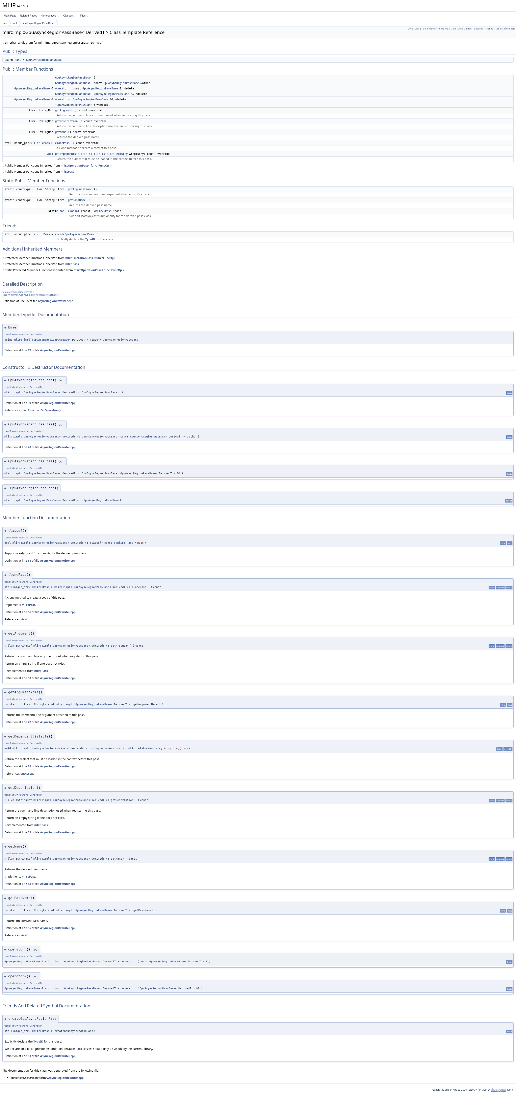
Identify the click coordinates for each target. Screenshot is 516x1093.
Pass (79, 1049)
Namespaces (48, 15)
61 (29, 560)
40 (29, 447)
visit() (24, 619)
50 (29, 678)
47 (29, 722)
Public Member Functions (435, 28)
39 (29, 403)
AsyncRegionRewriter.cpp (55, 301)
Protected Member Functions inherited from (60, 258)
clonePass (62, 143)
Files (83, 15)
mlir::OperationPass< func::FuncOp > (86, 165)
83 (29, 1056)
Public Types (413, 28)
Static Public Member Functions (466, 28)
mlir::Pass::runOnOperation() (41, 410)
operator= (62, 88)
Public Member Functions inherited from (58, 165)
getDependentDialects (71, 153)
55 (29, 928)
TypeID (90, 239)
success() (27, 773)
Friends (489, 28)
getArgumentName (80, 189)
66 (29, 612)
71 (29, 766)
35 (27, 301)
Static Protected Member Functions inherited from (64, 270)
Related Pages (28, 15)
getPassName (77, 200)
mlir (5, 23)
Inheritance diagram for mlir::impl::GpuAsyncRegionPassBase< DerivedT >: (55, 42)
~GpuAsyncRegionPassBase (73, 104)
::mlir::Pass (40, 143)
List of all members (505, 28)
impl (14, 23)
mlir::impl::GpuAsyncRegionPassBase (41, 339)
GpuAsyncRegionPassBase (38, 23)
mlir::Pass (67, 171)
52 (29, 832)
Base (18, 59)
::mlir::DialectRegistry (109, 153)
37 (29, 350)
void (50, 153)
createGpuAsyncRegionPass (74, 234)
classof (73, 211)
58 (29, 884)
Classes (68, 15)
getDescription (66, 121)
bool (62, 211)
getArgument (64, 110)
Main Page (10, 15)
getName (60, 132)
